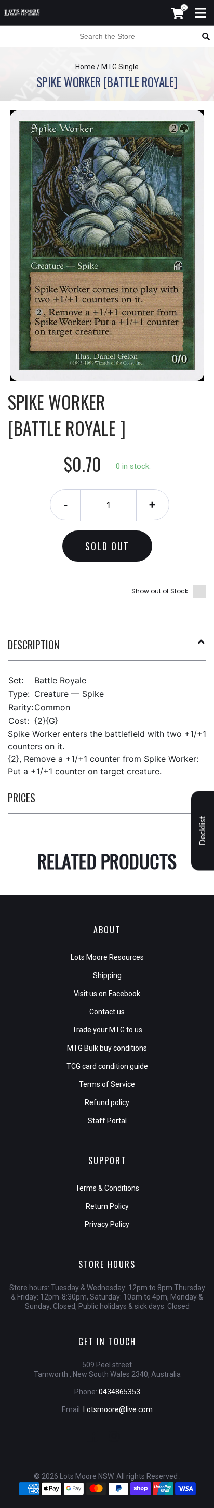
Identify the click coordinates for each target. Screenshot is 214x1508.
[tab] (107, 649)
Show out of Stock (159, 591)
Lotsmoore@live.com (118, 1409)
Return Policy (107, 1206)
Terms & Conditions (107, 1188)
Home (85, 67)
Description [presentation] (33, 644)
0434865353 (119, 1392)
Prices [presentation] (21, 797)
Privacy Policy (107, 1224)
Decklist (202, 831)
